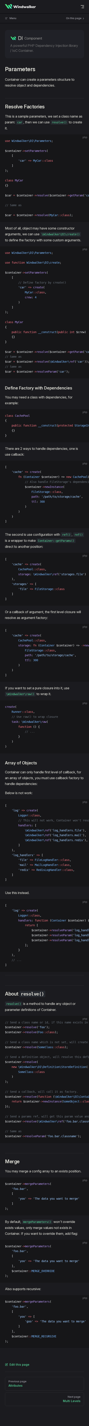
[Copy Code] (82, 141)
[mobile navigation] (82, 6)
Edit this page (19, 1364)
